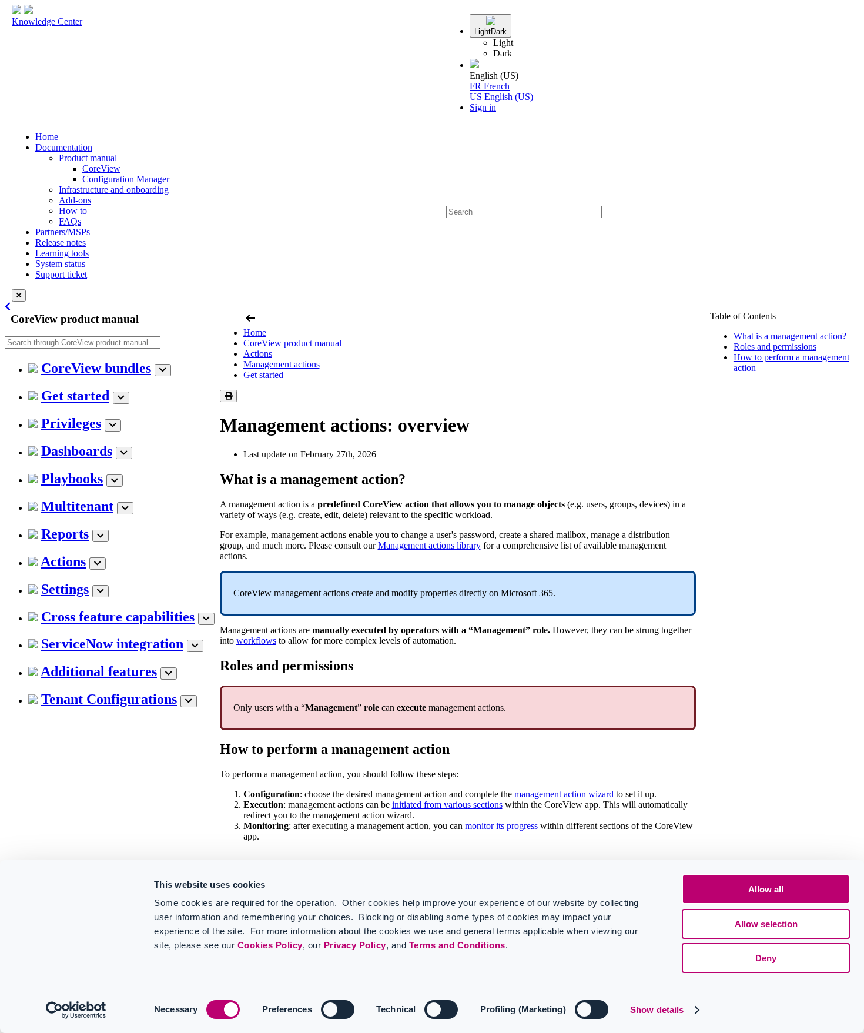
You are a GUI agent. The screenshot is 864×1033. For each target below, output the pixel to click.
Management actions (281, 364)
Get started (75, 395)
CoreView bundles (96, 368)
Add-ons (75, 200)
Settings (65, 589)
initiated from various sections (447, 805)
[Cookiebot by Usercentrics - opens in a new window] (76, 1010)
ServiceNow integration (112, 643)
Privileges (71, 423)
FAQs (70, 221)
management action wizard (564, 794)
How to (73, 211)
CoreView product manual (292, 343)
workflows (256, 641)
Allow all (765, 889)
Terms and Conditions (457, 945)
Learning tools (62, 253)
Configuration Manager (125, 179)
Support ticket (61, 274)
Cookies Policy (270, 945)
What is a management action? (790, 336)
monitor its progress (502, 826)
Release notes (60, 243)
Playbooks (72, 478)
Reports (65, 533)
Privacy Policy (355, 945)
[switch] (337, 1009)
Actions (63, 561)
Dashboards (76, 451)
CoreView (101, 168)
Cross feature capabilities (118, 616)
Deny (765, 958)
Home (46, 137)
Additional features (99, 671)
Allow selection (766, 924)
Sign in (483, 107)
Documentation (63, 147)
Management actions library (429, 545)
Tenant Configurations (109, 699)
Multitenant (77, 506)
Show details (657, 1010)
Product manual (88, 158)
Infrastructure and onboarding (114, 190)
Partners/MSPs (62, 232)
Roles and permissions (775, 347)
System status (60, 264)
